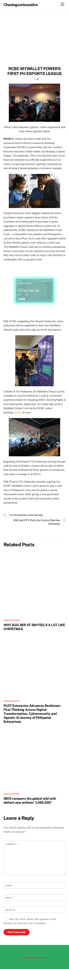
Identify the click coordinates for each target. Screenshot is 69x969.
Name (9, 885)
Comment (11, 844)
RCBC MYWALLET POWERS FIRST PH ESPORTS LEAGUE (34, 71)
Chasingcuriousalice (33, 958)
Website (10, 910)
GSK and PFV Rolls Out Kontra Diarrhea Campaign (36, 522)
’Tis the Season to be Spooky (26, 515)
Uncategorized (12, 620)
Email (9, 898)
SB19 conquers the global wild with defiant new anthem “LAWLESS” (30, 800)
